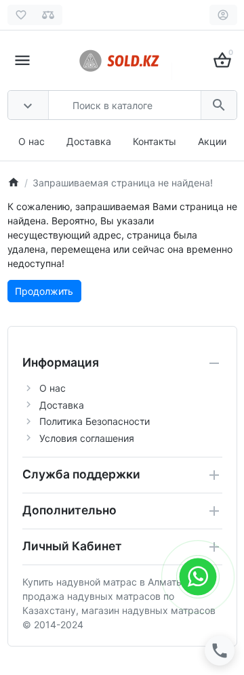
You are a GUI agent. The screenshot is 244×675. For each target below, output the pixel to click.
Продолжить (44, 291)
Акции (212, 141)
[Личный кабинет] (223, 15)
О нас (31, 141)
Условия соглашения (86, 438)
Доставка (88, 141)
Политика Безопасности (94, 421)
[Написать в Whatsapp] (198, 576)
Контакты (154, 141)
